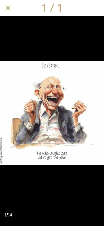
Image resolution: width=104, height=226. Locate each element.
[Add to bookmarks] (96, 8)
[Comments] (81, 8)
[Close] (8, 8)
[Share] (66, 8)
